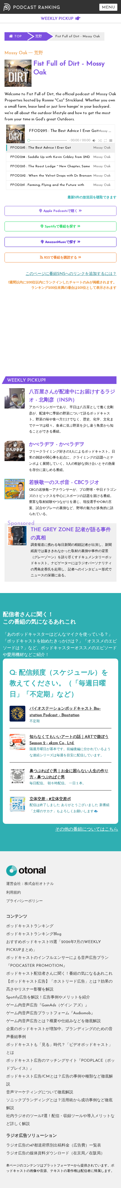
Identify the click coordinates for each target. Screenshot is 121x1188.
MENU (108, 7)
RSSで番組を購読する (60, 257)
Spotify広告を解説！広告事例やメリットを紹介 (48, 997)
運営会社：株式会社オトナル (30, 884)
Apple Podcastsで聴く (60, 211)
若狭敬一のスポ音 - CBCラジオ (64, 482)
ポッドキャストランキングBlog (33, 934)
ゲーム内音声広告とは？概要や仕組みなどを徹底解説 (53, 1021)
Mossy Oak (16, 53)
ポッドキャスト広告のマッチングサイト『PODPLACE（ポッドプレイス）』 (60, 1065)
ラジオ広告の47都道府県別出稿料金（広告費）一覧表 (53, 1145)
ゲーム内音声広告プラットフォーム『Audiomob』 (50, 1013)
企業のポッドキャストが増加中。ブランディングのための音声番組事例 (59, 1033)
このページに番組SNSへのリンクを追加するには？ (71, 274)
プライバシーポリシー (24, 901)
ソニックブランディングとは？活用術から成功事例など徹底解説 (59, 1104)
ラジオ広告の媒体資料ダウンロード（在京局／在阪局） (55, 1153)
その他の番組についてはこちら (86, 829)
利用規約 (13, 892)
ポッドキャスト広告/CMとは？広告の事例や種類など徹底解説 (59, 1080)
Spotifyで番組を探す (60, 226)
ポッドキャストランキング (29, 926)
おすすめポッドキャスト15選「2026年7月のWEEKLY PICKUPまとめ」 (53, 946)
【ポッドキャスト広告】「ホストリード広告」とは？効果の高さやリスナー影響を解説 (59, 985)
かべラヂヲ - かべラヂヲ (56, 444)
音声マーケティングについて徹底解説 (39, 1092)
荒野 (38, 53)
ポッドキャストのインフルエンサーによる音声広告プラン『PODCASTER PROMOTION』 (57, 962)
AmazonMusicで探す (60, 242)
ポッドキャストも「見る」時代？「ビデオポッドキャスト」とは (59, 1049)
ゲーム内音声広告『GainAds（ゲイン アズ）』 (47, 1005)
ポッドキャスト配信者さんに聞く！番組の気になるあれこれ (59, 974)
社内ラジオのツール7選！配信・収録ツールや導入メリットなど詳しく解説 (60, 1120)
